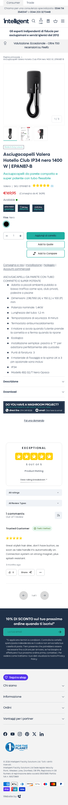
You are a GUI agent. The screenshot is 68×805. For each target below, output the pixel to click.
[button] (55, 21)
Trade (30, 2)
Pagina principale (11, 57)
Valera (7, 186)
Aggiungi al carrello (45, 235)
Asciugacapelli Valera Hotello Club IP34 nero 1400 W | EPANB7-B (33, 59)
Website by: (12, 796)
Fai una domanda (34, 420)
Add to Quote (45, 244)
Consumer (13, 2)
